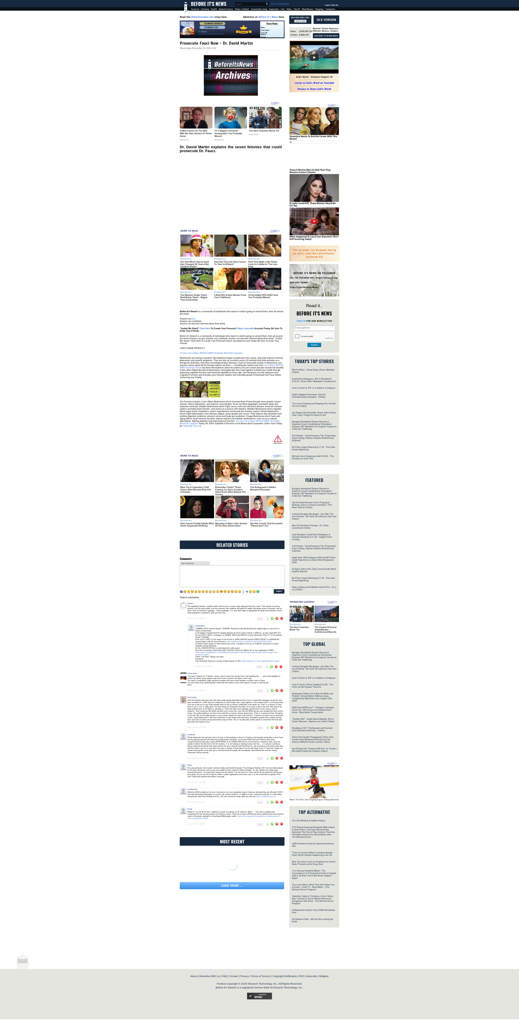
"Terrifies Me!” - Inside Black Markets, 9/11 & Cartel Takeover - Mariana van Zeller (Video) (313, 720)
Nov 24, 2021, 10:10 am (196, 727)
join (193, 319)
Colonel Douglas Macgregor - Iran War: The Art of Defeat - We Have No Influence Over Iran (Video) (314, 516)
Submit (314, 345)
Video (289, 9)
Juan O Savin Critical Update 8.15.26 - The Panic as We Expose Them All (312, 685)
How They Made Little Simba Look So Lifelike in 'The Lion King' (262, 264)
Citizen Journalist (245, 328)
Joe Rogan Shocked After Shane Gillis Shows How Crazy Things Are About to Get (314, 413)
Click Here (205, 328)
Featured (195, 9)
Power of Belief (242, 9)
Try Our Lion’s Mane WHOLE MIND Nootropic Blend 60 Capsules (211, 353)
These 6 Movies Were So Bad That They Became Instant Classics (310, 171)
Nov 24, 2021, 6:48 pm (196, 824)
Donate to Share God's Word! (314, 89)
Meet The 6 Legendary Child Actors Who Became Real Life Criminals (195, 489)
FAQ (224, 976)
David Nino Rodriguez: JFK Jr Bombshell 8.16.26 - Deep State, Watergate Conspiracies (314, 380)
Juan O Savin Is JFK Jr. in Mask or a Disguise (313, 388)
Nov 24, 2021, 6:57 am (196, 618)
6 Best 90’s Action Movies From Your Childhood (230, 296)
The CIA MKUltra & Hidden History (308, 820)
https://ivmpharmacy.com (266, 796)
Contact (233, 976)
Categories (330, 9)
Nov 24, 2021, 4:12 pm (196, 802)
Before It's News (208, 3)
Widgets (324, 976)
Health (214, 9)
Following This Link (192, 426)
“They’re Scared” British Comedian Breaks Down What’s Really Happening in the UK (312, 854)
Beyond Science (226, 9)
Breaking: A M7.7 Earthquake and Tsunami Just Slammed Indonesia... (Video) (312, 729)
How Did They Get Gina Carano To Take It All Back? (230, 263)
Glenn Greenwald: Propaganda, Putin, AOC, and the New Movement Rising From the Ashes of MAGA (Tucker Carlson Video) (313, 739)
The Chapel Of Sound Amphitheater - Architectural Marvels (326, 629)
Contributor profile (205, 34)
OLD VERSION (326, 20)
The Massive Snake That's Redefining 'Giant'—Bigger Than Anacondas (194, 297)
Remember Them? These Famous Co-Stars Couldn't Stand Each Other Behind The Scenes (230, 491)
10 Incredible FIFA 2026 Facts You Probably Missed (263, 296)
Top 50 (297, 9)
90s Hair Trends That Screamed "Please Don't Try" (266, 524)
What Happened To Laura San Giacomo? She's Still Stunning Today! (314, 238)
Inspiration (274, 9)
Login (327, 5)
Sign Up (334, 5)
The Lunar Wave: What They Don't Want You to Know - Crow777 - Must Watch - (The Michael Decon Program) (313, 887)
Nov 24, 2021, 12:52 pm (196, 782)
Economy (205, 9)
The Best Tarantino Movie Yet (299, 628)
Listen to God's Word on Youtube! (314, 82)
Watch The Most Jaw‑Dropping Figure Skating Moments (314, 799)
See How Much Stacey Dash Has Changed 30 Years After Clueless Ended (194, 264)
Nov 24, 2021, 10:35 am (196, 758)
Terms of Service (260, 976)
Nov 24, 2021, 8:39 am (203, 666)
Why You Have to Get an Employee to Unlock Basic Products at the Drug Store (313, 863)
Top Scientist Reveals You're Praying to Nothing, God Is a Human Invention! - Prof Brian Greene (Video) (312, 505)
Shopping (319, 9)
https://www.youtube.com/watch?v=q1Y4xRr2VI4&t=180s (249, 642)
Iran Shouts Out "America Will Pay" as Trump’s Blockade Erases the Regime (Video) (314, 749)
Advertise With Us (209, 976)
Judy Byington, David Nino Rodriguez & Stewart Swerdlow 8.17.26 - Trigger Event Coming (312, 537)
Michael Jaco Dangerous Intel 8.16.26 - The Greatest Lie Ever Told (313, 457)
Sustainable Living (259, 9)
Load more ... (232, 885)
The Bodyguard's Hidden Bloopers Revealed (263, 488)
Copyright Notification (284, 976)
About (193, 976)
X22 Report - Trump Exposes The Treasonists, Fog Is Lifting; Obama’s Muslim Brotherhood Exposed (314, 438)
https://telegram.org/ (327, 277)
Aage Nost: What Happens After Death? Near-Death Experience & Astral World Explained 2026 (314, 560)
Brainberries (186, 259)
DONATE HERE (300, 21)
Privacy (244, 976)
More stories (219, 34)
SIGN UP (301, 320)
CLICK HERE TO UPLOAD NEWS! (326, 36)
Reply (260, 618)
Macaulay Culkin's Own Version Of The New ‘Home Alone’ (231, 524)
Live (283, 9)
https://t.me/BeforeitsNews (304, 287)
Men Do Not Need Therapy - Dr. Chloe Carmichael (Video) (310, 526)
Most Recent (307, 9)
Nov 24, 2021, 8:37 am (196, 690)
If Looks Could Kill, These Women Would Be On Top (313, 204)
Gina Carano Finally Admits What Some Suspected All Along (197, 524)
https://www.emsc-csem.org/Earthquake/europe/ (260, 661)
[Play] (314, 57)
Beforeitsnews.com (202, 17)
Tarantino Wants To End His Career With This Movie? (313, 137)
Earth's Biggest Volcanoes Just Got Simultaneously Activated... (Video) (308, 395)
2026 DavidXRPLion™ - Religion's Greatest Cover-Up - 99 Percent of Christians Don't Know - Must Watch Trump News (313, 710)
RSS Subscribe (308, 976)
